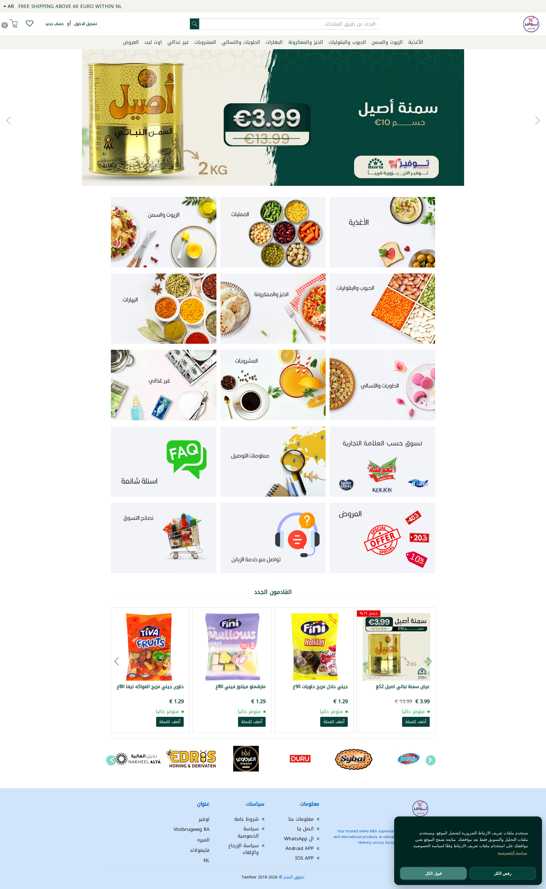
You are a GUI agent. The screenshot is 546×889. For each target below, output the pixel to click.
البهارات (274, 42)
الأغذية (415, 42)
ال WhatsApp (299, 838)
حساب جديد (54, 23)
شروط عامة (246, 819)
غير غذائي (178, 42)
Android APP (300, 848)
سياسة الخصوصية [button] (512, 853)
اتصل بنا (305, 828)
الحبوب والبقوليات (347, 42)
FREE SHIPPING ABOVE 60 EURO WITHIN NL (70, 6)
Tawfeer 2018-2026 (259, 877)
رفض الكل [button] (503, 873)
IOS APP (304, 858)
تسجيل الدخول (85, 23)
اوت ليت (153, 42)
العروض (131, 42)
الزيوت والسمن (387, 42)
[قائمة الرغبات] (29, 24)
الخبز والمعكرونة (305, 42)
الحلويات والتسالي (241, 42)
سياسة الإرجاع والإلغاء (243, 849)
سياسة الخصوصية (248, 832)
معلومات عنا (301, 819)
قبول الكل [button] (433, 873)
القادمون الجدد (273, 592)
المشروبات (205, 42)
